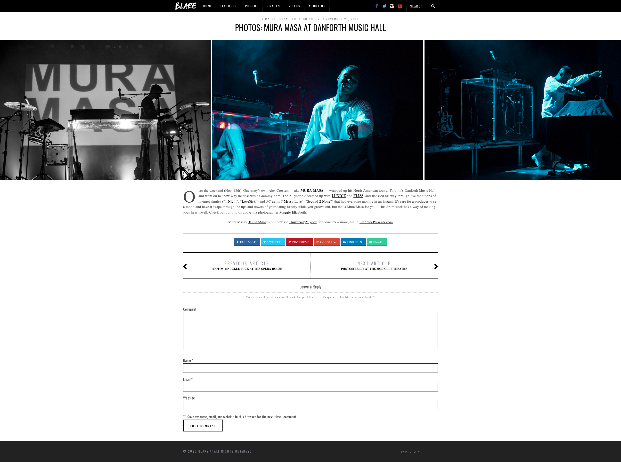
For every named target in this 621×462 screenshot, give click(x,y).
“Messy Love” (292, 201)
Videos (295, 6)
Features (229, 6)
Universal (296, 221)
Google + (327, 242)
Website (189, 397)
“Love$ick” (248, 201)
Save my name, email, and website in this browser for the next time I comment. (242, 416)
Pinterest (300, 242)
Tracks (273, 6)
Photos (252, 6)
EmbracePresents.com (376, 221)
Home (207, 6)
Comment (189, 309)
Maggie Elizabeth (292, 212)
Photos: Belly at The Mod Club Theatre (374, 265)
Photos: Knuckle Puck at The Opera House (247, 265)
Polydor (311, 221)
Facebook (247, 242)
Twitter (273, 242)
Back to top (409, 451)
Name (188, 360)
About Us (317, 6)
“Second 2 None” (318, 201)
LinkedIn (354, 242)
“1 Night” (230, 201)
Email (378, 242)
